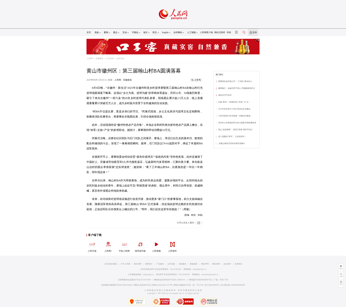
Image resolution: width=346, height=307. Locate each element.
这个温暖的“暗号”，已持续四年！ (232, 137)
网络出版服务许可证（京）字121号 (188, 285)
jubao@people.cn (199, 269)
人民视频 (156, 251)
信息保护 (227, 264)
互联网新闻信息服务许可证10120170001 (134, 280)
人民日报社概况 (110, 264)
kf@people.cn (148, 274)
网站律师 (216, 264)
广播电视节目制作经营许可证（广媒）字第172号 (207, 280)
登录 (255, 32)
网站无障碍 (219, 32)
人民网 (90, 58)
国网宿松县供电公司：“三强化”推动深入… (236, 81)
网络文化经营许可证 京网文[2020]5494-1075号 (153, 285)
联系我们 (238, 264)
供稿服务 (182, 264)
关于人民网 (125, 264)
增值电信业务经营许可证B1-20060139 (169, 280)
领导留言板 (140, 251)
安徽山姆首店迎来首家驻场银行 (232, 143)
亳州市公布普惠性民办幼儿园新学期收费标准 (237, 123)
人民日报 (92, 251)
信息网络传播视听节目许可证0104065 (116, 285)
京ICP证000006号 (212, 285)
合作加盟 (171, 264)
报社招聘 (137, 264)
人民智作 (172, 251)
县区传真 (120, 58)
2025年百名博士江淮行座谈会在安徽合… (235, 109)
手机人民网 (124, 251)
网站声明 (205, 264)
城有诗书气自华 (225, 95)
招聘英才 (149, 264)
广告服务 (160, 264)
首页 (89, 32)
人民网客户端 (206, 32)
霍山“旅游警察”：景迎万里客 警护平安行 (235, 130)
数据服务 (193, 264)
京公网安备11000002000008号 (232, 285)
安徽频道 (99, 58)
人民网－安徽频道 (123, 80)
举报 (229, 32)
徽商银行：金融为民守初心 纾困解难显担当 (236, 88)
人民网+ (108, 251)
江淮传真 (110, 58)
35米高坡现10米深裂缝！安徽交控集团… (235, 116)
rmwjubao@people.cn (209, 274)
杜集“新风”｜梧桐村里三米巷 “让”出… (234, 102)
